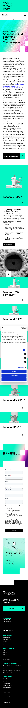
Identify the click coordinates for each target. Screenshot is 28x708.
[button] (14, 185)
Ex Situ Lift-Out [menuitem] (6, 659)
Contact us (11, 608)
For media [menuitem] (5, 678)
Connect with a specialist (11, 156)
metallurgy (5, 87)
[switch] (25, 354)
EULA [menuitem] (4, 668)
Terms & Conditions (7, 696)
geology (11, 87)
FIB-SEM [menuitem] (5, 652)
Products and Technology (9, 19)
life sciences (17, 87)
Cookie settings (6, 702)
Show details (21, 367)
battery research (16, 86)
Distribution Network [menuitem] (8, 680)
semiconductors (7, 86)
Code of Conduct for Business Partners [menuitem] (12, 670)
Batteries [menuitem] (5, 641)
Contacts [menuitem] (5, 681)
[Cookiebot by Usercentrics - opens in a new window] (21, 328)
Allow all (14, 371)
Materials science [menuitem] (7, 637)
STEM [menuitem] (4, 656)
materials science (19, 84)
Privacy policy (6, 699)
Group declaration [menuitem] (7, 687)
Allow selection (14, 375)
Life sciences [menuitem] (6, 643)
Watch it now (21, 6)
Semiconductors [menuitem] (7, 639)
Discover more (8, 244)
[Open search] (19, 15)
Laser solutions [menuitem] (6, 657)
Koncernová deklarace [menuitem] (8, 685)
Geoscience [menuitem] (6, 644)
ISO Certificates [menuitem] (7, 667)
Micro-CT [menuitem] (5, 654)
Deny (14, 379)
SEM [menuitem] (4, 650)
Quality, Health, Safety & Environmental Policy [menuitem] (13, 665)
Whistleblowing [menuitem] (6, 683)
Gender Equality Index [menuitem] (8, 672)
